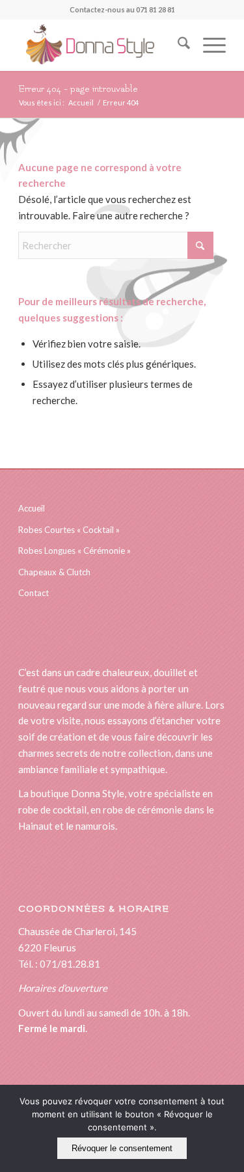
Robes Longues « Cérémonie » (74, 550)
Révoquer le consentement (122, 1148)
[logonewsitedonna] (101, 45)
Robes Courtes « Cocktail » (69, 530)
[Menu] (208, 45)
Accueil (31, 508)
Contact (33, 593)
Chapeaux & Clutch (54, 572)
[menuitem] (177, 45)
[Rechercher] (177, 45)
